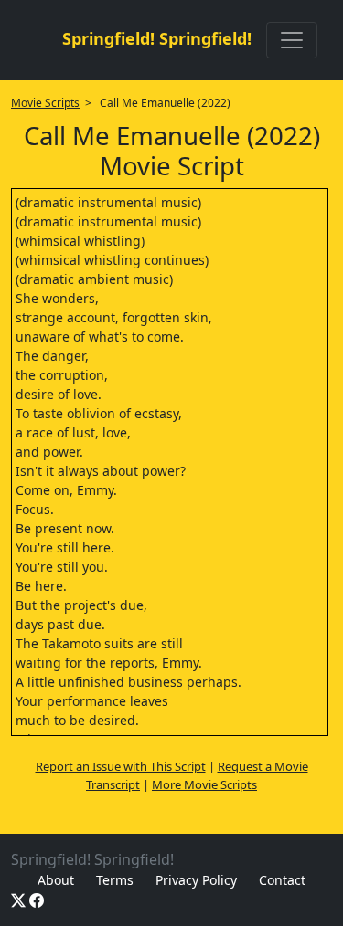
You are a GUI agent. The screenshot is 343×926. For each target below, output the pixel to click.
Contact (282, 880)
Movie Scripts (45, 102)
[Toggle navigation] (291, 40)
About (56, 880)
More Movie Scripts (204, 784)
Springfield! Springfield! (157, 38)
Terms (115, 880)
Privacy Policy (196, 880)
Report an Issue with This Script (121, 766)
